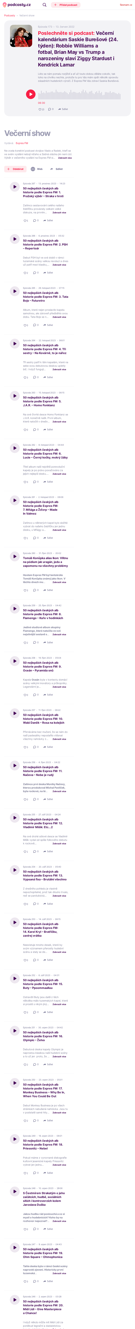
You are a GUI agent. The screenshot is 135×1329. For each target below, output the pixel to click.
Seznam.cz (126, 4)
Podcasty (9, 15)
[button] (66, 5)
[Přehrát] (31, 94)
